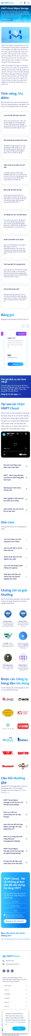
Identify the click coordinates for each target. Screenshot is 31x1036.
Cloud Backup (14, 220)
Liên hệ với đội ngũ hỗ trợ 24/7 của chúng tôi (15, 939)
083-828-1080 (10, 961)
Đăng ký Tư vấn (7, 19)
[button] (15, 466)
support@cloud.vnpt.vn (12, 964)
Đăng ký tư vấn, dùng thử (15, 921)
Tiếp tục (19, 1028)
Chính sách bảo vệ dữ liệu (12, 1022)
